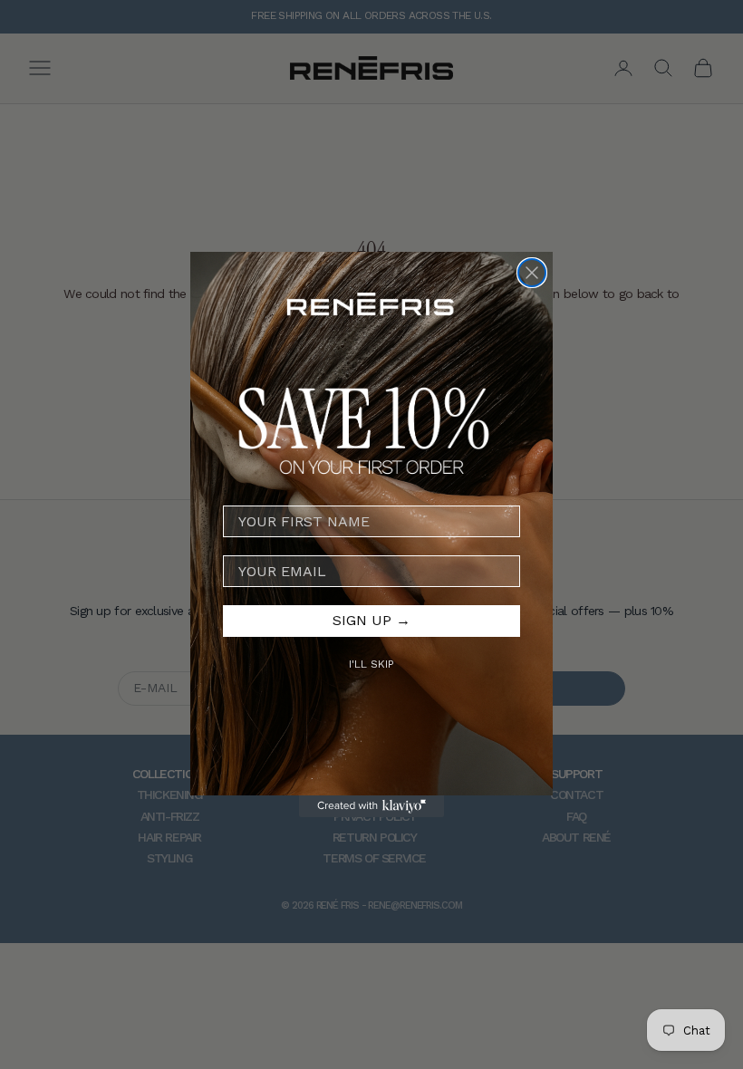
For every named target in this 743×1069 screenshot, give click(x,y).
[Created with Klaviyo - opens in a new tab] (371, 806)
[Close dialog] (531, 272)
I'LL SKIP (371, 664)
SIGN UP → (371, 620)
